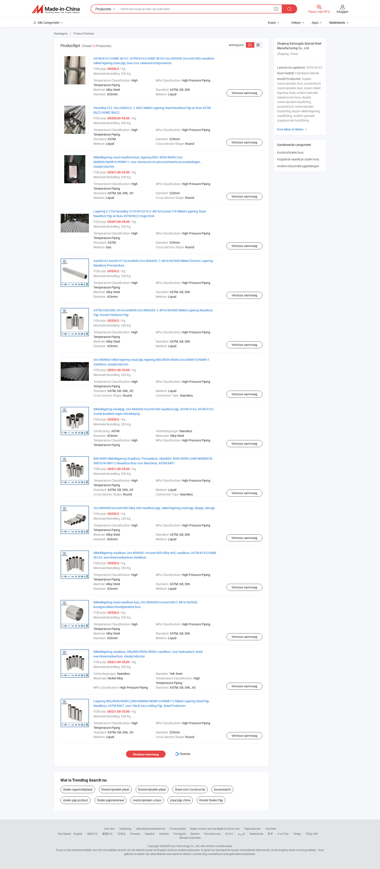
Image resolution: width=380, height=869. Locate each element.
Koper (272, 22)
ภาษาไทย (283, 833)
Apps (315, 22)
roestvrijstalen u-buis (147, 800)
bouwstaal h (222, 789)
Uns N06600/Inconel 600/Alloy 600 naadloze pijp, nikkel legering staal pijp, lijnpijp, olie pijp (154, 508)
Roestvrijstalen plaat (115, 789)
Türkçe (297, 833)
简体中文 (92, 833)
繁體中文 (107, 833)
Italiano (194, 833)
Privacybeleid (178, 828)
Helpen (296, 22)
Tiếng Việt (311, 833)
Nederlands (256, 833)
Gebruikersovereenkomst (150, 828)
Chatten (184, 754)
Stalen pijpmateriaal (110, 800)
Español (150, 833)
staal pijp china (180, 800)
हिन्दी (270, 833)
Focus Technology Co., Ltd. (184, 846)
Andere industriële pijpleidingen (298, 166)
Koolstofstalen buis (290, 152)
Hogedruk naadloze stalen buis (298, 159)
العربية (241, 833)
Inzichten (270, 828)
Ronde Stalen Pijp (211, 800)
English (78, 833)
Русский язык (212, 833)
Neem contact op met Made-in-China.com (215, 828)
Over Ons (109, 828)
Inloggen (342, 11)
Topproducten (252, 828)
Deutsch (164, 833)
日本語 (121, 833)
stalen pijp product (75, 800)
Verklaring (125, 828)
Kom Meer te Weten (292, 129)
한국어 (229, 833)
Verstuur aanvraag (244, 93)
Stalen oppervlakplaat (78, 789)
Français (135, 833)
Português (180, 833)
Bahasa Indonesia (190, 837)
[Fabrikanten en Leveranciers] (56, 9)
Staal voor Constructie (190, 789)
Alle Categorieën (49, 22)
